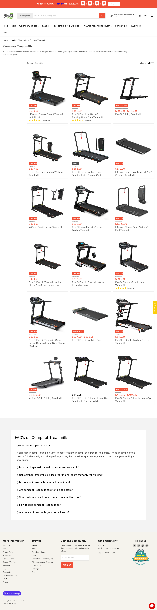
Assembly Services (10, 575)
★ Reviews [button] (155, 307)
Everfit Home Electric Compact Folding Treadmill (87, 229)
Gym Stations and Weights (67, 26)
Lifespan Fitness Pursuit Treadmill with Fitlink (46, 116)
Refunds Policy (8, 559)
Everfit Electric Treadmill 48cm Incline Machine (88, 284)
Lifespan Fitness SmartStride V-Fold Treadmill (131, 229)
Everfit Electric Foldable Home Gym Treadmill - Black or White (90, 400)
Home (5, 26)
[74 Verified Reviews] (140, 566)
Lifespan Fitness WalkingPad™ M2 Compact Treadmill (133, 173)
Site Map (6, 565)
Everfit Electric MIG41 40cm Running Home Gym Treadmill (87, 116)
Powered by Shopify (9, 603)
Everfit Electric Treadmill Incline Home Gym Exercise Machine (45, 284)
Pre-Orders (7, 555)
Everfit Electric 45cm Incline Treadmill (129, 284)
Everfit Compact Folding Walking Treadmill (46, 173)
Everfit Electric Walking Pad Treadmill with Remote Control (88, 173)
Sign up (67, 565)
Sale (5, 33)
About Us (6, 545)
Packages (136, 26)
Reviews (6, 582)
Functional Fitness (28, 26)
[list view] (152, 63)
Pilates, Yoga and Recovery (97, 26)
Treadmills (22, 40)
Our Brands (121, 26)
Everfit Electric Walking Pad (86, 340)
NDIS (14, 26)
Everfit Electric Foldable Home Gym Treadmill (133, 400)
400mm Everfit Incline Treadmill (45, 227)
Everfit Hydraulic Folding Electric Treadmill (132, 342)
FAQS (5, 579)
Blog (4, 569)
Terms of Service (9, 562)
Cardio (45, 26)
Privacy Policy (8, 552)
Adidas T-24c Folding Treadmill (45, 398)
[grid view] (149, 63)
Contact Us (7, 572)
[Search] (102, 15)
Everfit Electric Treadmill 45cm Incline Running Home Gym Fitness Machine (47, 343)
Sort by (30, 63)
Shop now (114, 4)
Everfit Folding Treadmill (128, 114)
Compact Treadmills (38, 40)
